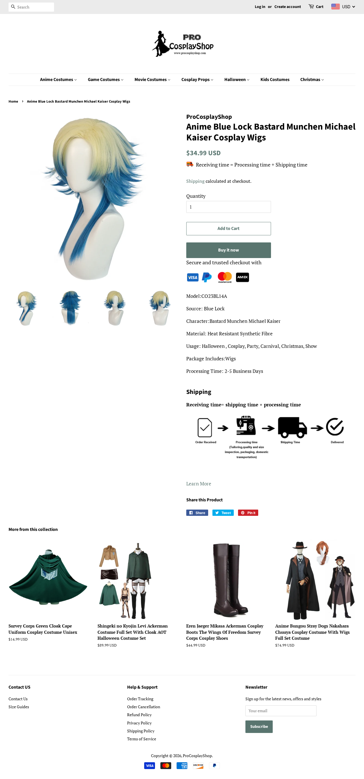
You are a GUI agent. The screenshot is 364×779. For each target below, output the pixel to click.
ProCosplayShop (197, 755)
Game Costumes (104, 79)
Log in (260, 7)
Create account (287, 7)
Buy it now (228, 250)
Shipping (195, 181)
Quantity (196, 196)
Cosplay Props (195, 79)
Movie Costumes (151, 79)
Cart (319, 7)
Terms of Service (141, 738)
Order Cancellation (143, 706)
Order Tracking (140, 698)
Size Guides (19, 706)
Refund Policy (139, 714)
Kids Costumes (274, 79)
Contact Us (18, 698)
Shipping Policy (140, 731)
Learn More (198, 483)
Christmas (310, 79)
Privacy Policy (139, 723)
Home (13, 101)
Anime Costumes (57, 79)
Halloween (235, 79)
